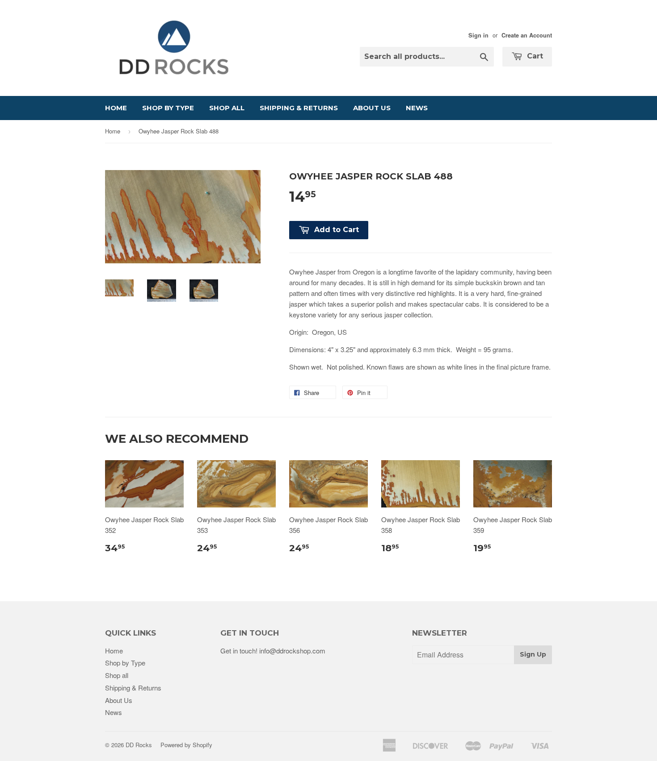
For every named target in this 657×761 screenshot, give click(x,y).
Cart (534, 56)
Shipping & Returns (299, 108)
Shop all (226, 108)
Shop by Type (168, 108)
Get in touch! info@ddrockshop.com (272, 650)
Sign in (478, 35)
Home (116, 108)
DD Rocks (139, 744)
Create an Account (526, 35)
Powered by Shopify (186, 744)
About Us (372, 108)
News (417, 108)
